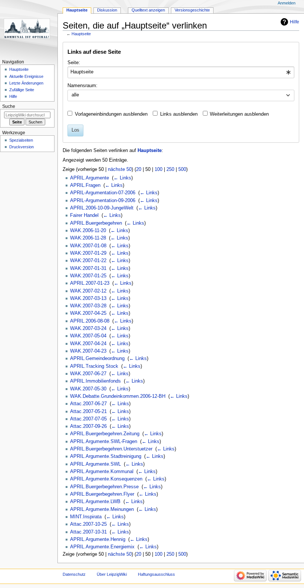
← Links (122, 178)
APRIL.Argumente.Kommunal (101, 471)
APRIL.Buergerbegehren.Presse (104, 486)
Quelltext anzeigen (148, 10)
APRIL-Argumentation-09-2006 (102, 200)
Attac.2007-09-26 (88, 426)
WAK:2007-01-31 (88, 268)
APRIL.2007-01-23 (89, 283)
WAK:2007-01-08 (88, 245)
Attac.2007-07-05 (88, 419)
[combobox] (180, 72)
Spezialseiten (21, 140)
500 (182, 169)
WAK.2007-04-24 (88, 343)
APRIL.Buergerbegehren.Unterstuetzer (111, 449)
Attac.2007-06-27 (88, 403)
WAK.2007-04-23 (88, 351)
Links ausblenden (179, 114)
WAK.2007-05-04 (88, 335)
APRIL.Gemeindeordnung (97, 358)
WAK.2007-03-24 (88, 328)
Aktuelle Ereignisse (26, 76)
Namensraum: (82, 85)
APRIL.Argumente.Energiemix (102, 546)
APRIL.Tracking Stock (94, 366)
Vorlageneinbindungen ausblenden (111, 114)
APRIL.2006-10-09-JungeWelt (101, 208)
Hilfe (294, 21)
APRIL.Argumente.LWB (95, 501)
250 (170, 169)
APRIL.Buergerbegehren (96, 223)
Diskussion (107, 10)
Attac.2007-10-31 (88, 532)
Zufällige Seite (21, 89)
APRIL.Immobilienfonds (95, 381)
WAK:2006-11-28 (88, 238)
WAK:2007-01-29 (88, 253)
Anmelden (286, 3)
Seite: (73, 62)
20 (138, 169)
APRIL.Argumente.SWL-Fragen (103, 441)
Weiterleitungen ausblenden (239, 114)
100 (158, 169)
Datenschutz (74, 574)
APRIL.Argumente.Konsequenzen (106, 479)
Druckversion (21, 147)
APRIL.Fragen (85, 185)
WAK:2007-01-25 (88, 275)
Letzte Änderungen (26, 83)
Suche (8, 106)
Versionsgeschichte (192, 10)
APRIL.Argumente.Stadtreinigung (105, 456)
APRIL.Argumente (89, 178)
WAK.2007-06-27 (88, 373)
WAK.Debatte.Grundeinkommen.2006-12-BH (117, 396)
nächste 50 (120, 169)
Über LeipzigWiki (112, 574)
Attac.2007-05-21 (88, 411)
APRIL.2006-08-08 (89, 321)
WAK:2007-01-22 (88, 260)
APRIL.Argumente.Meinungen (102, 509)
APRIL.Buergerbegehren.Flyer (102, 494)
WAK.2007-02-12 (88, 291)
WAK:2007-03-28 (88, 305)
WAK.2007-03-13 (88, 298)
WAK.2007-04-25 (88, 313)
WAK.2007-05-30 (88, 389)
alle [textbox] (75, 95)
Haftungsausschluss (156, 574)
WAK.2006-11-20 (88, 230)
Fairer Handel (84, 215)
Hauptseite (81, 34)
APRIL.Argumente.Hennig (97, 539)
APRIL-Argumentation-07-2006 (102, 192)
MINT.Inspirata (86, 516)
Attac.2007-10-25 (88, 524)
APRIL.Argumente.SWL (95, 464)
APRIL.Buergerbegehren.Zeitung (104, 433)
